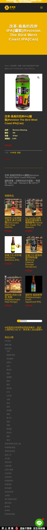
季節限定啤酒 (10, 451)
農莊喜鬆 (8, 503)
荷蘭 (8, 425)
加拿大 (9, 362)
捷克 (8, 385)
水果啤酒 (8, 466)
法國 (8, 399)
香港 (8, 440)
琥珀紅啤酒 (9, 492)
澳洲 (8, 403)
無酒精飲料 (9, 481)
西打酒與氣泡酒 (11, 499)
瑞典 (8, 407)
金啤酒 (7, 510)
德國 (8, 373)
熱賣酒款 (8, 484)
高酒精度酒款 (10, 514)
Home (7, 66)
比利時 (9, 396)
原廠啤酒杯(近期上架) (13, 444)
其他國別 (10, 359)
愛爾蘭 (9, 377)
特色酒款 (8, 488)
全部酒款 (13, 66)
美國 (19, 66)
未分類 (7, 459)
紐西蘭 (9, 410)
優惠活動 (8, 345)
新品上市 (8, 455)
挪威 (8, 381)
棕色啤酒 (8, 462)
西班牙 (9, 433)
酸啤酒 (7, 507)
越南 (8, 436)
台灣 (8, 366)
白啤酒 (7, 495)
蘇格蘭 (9, 429)
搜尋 (18, 321)
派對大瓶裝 (9, 470)
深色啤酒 (8, 477)
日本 (8, 392)
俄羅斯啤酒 (11, 355)
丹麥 (8, 351)
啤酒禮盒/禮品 (10, 447)
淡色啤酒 (8, 473)
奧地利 (9, 370)
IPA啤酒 (13, 153)
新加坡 (9, 388)
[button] (38, 77)
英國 (8, 422)
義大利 (9, 418)
